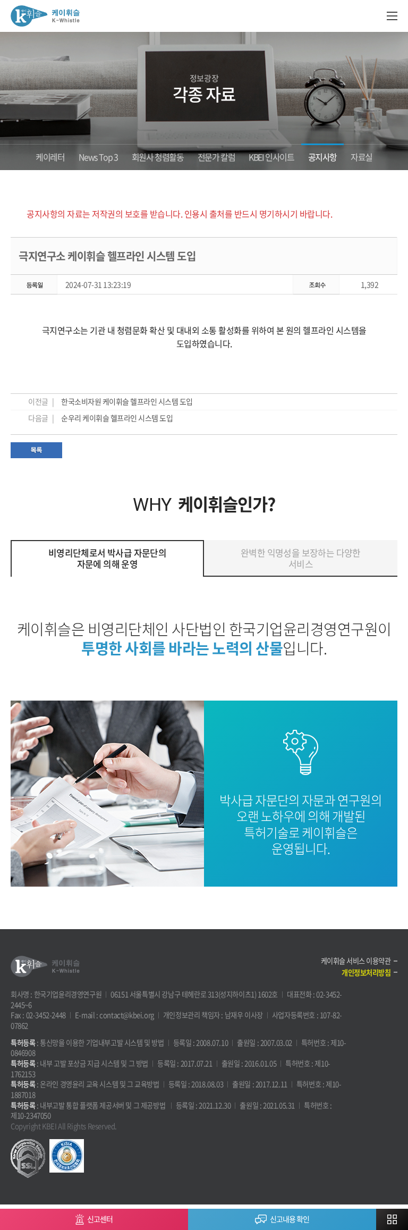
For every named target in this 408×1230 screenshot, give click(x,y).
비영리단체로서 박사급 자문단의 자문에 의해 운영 (107, 558)
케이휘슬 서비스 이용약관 (356, 961)
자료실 (361, 157)
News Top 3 (98, 157)
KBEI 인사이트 (271, 157)
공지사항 (322, 157)
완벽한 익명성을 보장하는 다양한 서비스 (301, 558)
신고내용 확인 (289, 1219)
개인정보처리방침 (366, 972)
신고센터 (100, 1219)
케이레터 (50, 157)
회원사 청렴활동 (158, 157)
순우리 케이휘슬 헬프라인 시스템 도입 (117, 417)
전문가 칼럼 (216, 157)
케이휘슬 (45, 16)
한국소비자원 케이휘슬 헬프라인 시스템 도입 (127, 401)
